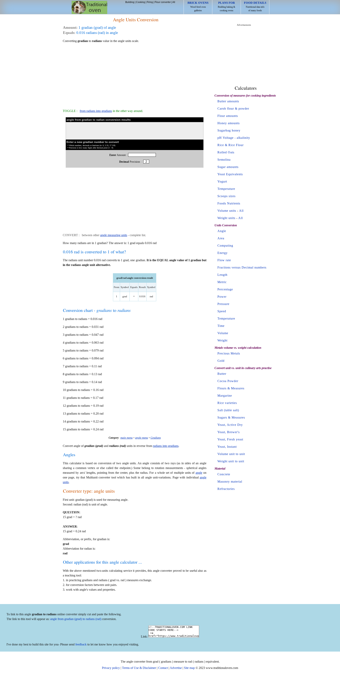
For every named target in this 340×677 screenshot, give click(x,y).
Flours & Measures (230, 388)
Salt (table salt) (228, 410)
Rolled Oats (225, 152)
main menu (126, 437)
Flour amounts (227, 115)
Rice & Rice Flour (230, 145)
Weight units (226, 218)
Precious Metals (228, 353)
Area (220, 238)
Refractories (226, 488)
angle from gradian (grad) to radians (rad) (75, 619)
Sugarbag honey (228, 130)
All (173, 2)
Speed (221, 311)
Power (221, 296)
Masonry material (229, 481)
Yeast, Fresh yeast (230, 439)
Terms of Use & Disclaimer (139, 668)
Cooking (140, 2)
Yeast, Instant (227, 446)
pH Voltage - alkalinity (233, 137)
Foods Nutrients (228, 203)
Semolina (224, 159)
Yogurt (222, 181)
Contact (163, 668)
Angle (221, 231)
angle (199, 472)
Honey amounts (228, 123)
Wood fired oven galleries (198, 6)
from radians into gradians (96, 111)
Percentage (225, 289)
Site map (189, 668)
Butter (221, 373)
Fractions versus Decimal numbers (241, 267)
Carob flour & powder (233, 108)
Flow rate (224, 260)
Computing (225, 245)
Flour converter (163, 2)
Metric (222, 282)
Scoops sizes (226, 196)
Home (89, 7)
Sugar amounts (227, 167)
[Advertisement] (134, 74)
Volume (222, 333)
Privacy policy (111, 668)
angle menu (141, 437)
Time (221, 325)
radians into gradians (165, 446)
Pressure (223, 304)
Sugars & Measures (231, 417)
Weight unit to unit (230, 461)
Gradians (156, 437)
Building (129, 2)
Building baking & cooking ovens (226, 6)
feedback (81, 644)
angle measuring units (113, 235)
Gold (221, 360)
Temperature (226, 188)
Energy (222, 253)
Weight (222, 340)
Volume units (226, 210)
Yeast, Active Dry (230, 424)
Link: (144, 636)
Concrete (223, 474)
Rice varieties (227, 403)
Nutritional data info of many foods (255, 6)
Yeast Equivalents (230, 174)
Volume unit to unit (231, 454)
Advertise (176, 668)
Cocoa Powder (227, 381)
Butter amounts (228, 101)
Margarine (224, 395)
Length (222, 274)
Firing (150, 2)
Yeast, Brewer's (228, 432)
